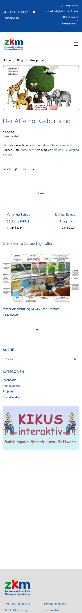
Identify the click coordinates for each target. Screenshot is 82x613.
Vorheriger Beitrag (18, 214)
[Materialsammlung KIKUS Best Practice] (41, 277)
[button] (37, 330)
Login (61, 5)
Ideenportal (36, 60)
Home (7, 60)
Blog (20, 60)
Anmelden (26, 150)
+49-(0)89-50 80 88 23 (17, 604)
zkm (41, 193)
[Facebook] (16, 169)
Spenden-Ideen (12, 397)
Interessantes (11, 385)
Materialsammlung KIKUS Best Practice (31, 309)
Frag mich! (67, 221)
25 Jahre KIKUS (18, 221)
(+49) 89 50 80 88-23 (18, 12)
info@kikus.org (11, 18)
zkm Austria (51, 610)
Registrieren (72, 5)
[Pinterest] (24, 169)
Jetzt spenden (69, 23)
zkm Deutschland (55, 604)
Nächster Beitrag (64, 214)
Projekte (8, 391)
